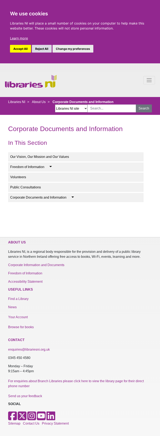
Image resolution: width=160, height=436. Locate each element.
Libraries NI (16, 102)
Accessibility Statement (25, 281)
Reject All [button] (41, 48)
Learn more (19, 38)
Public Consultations (25, 187)
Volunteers (18, 177)
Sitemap (14, 423)
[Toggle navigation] (149, 80)
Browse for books (21, 327)
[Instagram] (31, 418)
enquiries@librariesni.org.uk (29, 349)
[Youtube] (41, 418)
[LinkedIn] (50, 418)
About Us (39, 102)
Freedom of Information (27, 167)
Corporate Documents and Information (38, 197)
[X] (22, 418)
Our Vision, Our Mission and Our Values (39, 156)
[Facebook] (12, 418)
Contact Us (31, 423)
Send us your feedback (25, 396)
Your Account (18, 317)
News (12, 307)
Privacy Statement (55, 423)
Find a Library (18, 299)
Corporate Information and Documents (36, 265)
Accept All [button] (20, 48)
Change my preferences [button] (73, 48)
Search (144, 108)
